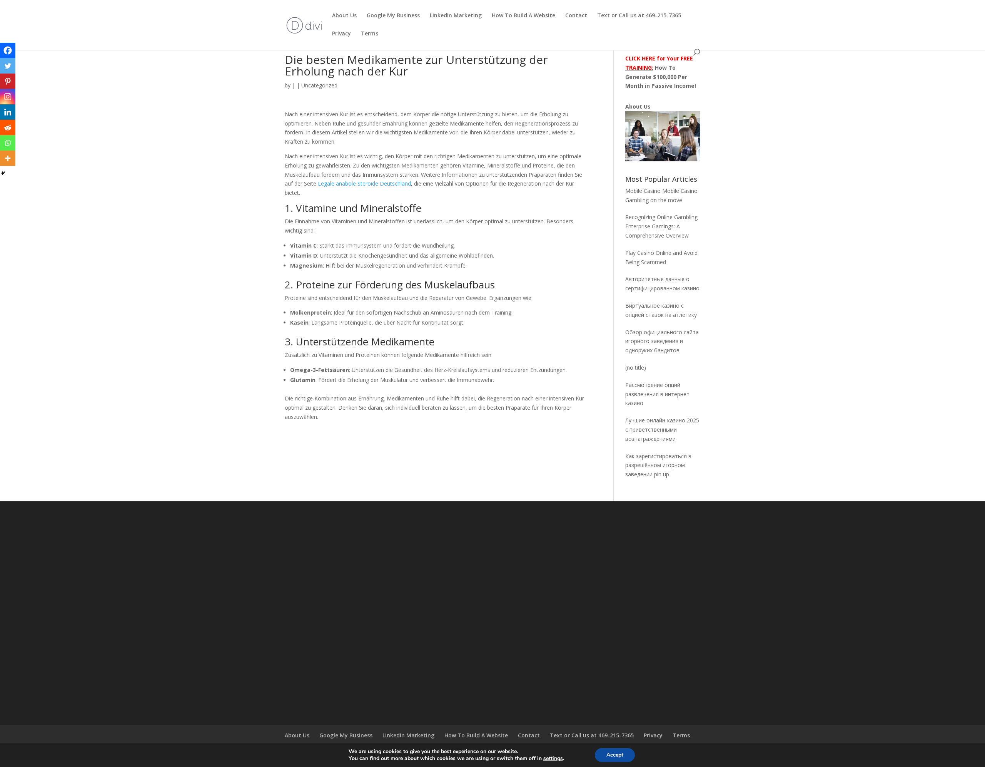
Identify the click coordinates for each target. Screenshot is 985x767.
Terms (369, 34)
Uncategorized (319, 85)
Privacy (341, 34)
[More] (7, 158)
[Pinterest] (7, 81)
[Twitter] (7, 66)
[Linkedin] (7, 112)
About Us (344, 16)
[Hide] (3, 173)
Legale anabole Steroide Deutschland (364, 183)
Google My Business (393, 16)
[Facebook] (7, 50)
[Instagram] (7, 96)
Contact (576, 16)
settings (553, 758)
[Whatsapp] (7, 143)
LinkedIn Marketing (456, 16)
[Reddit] (7, 127)
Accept (614, 755)
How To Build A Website (523, 16)
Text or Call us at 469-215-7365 (639, 16)
